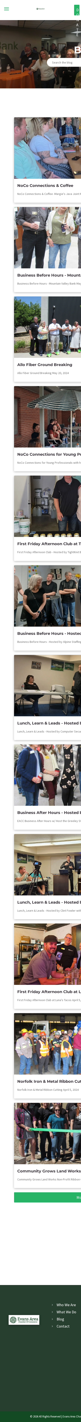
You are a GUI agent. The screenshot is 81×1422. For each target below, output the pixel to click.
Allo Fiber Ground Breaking (44, 364)
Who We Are (66, 1304)
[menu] (6, 9)
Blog (60, 1319)
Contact (63, 1326)
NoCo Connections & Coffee (45, 185)
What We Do (66, 1311)
